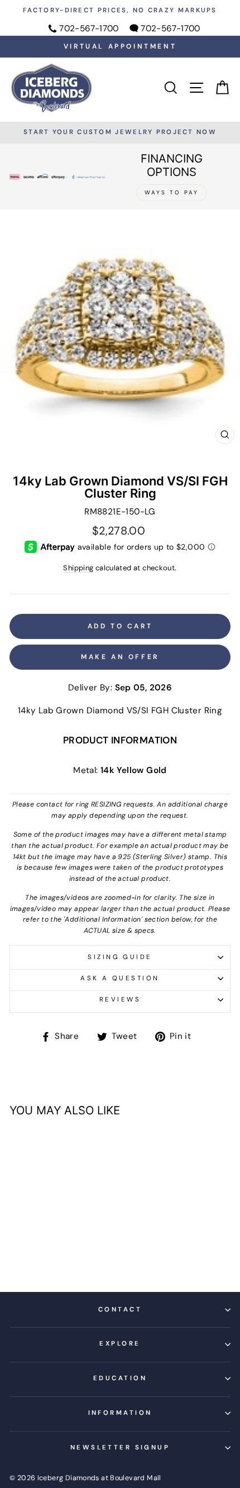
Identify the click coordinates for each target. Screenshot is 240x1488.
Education (120, 1378)
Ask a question (119, 978)
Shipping (78, 568)
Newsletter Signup (120, 1447)
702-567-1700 (89, 28)
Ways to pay (172, 192)
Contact (120, 1309)
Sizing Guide (120, 957)
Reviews (120, 999)
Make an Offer (120, 656)
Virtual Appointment (120, 46)
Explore (119, 1343)
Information (120, 1413)
